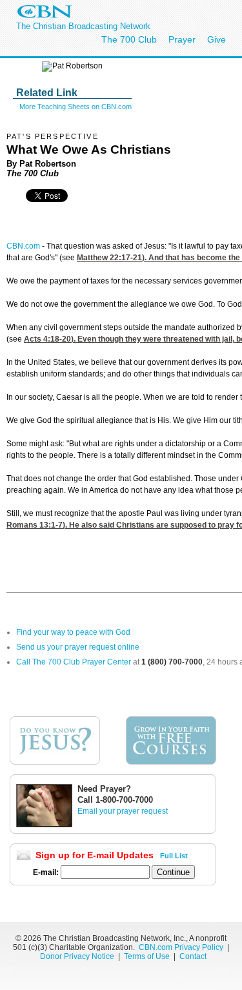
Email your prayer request (122, 811)
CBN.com (23, 246)
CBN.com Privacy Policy (181, 947)
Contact (193, 956)
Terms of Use (148, 956)
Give (216, 39)
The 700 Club (129, 39)
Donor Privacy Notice (77, 956)
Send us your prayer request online (77, 647)
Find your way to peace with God (73, 632)
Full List (174, 856)
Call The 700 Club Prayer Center (73, 661)
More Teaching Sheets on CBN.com (75, 106)
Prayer (182, 39)
